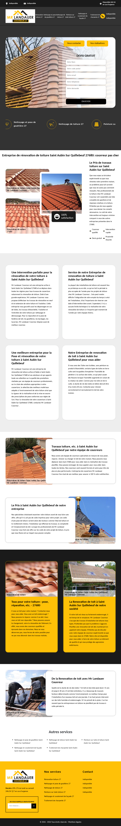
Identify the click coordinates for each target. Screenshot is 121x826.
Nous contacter (74, 43)
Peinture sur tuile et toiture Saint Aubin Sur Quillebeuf (96, 741)
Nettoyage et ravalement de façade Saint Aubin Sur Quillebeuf (28, 749)
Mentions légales (74, 822)
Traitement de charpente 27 (55, 801)
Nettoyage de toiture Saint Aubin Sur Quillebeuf (63, 741)
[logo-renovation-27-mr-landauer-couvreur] (20, 16)
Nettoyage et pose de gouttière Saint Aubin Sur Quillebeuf (28, 741)
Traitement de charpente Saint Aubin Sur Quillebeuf (63, 749)
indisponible (31, 3)
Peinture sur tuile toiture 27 (54, 792)
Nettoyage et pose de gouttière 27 (57, 784)
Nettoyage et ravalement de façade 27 (82, 16)
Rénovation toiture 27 (52, 779)
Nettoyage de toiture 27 (71, 124)
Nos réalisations (97, 43)
